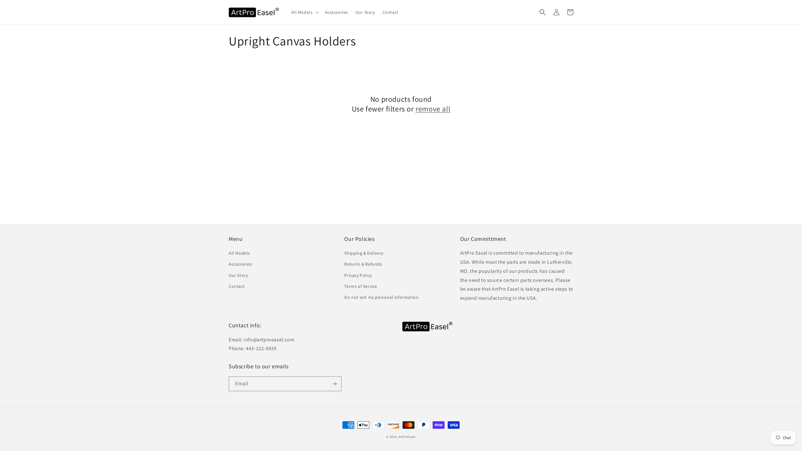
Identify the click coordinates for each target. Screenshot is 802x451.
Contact (237, 286)
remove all (432, 109)
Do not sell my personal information (381, 297)
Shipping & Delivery (363, 253)
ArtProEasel (407, 437)
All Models (239, 253)
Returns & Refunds (363, 264)
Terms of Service (360, 286)
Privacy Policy (358, 275)
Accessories (240, 264)
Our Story (238, 275)
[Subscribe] (334, 383)
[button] (304, 12)
